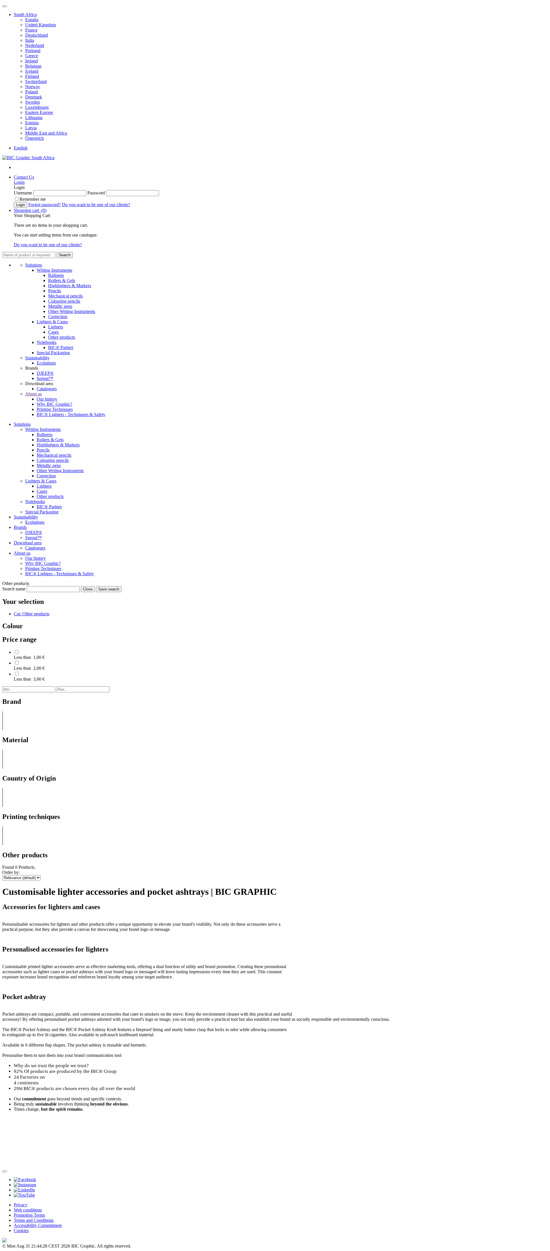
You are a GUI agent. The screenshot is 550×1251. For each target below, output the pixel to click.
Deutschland (36, 35)
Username (23, 192)
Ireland (31, 60)
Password (96, 192)
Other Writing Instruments (71, 311)
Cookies (21, 1230)
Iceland (31, 71)
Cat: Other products (31, 613)
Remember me (32, 199)
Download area (28, 542)
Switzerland (36, 81)
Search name (13, 588)
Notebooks (46, 342)
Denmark (33, 96)
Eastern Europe (39, 112)
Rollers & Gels (61, 280)
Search (64, 255)
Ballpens (56, 275)
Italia (29, 40)
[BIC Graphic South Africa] (28, 157)
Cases (53, 332)
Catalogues (47, 388)
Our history (47, 399)
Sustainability (37, 357)
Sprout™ (45, 378)
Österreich (34, 138)
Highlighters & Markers (69, 285)
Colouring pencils (64, 301)
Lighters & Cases (52, 321)
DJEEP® (45, 373)
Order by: (11, 872)
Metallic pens (60, 306)
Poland (31, 91)
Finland (32, 76)
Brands (20, 527)
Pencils (54, 290)
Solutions (33, 265)
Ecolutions (46, 362)
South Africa (25, 14)
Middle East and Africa (46, 133)
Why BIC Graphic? (54, 404)
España (31, 19)
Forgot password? (44, 204)
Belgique (33, 66)
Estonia (32, 122)
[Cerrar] (4, 1171)
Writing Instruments (54, 270)
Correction (57, 316)
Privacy (21, 1204)
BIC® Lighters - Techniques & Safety (71, 414)
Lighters (55, 326)
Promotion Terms (29, 1215)
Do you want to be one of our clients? (96, 204)
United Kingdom (40, 24)
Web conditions (28, 1209)
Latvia (31, 127)
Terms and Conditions (34, 1220)
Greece (31, 55)
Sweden (32, 102)
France (31, 29)
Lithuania (33, 117)
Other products (61, 337)
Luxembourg (37, 107)
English (21, 147)
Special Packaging (53, 352)
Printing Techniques (55, 409)
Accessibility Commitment (38, 1225)
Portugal (32, 50)
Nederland (34, 45)
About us (33, 393)
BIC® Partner (60, 347)
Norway (32, 86)
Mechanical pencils (65, 295)
